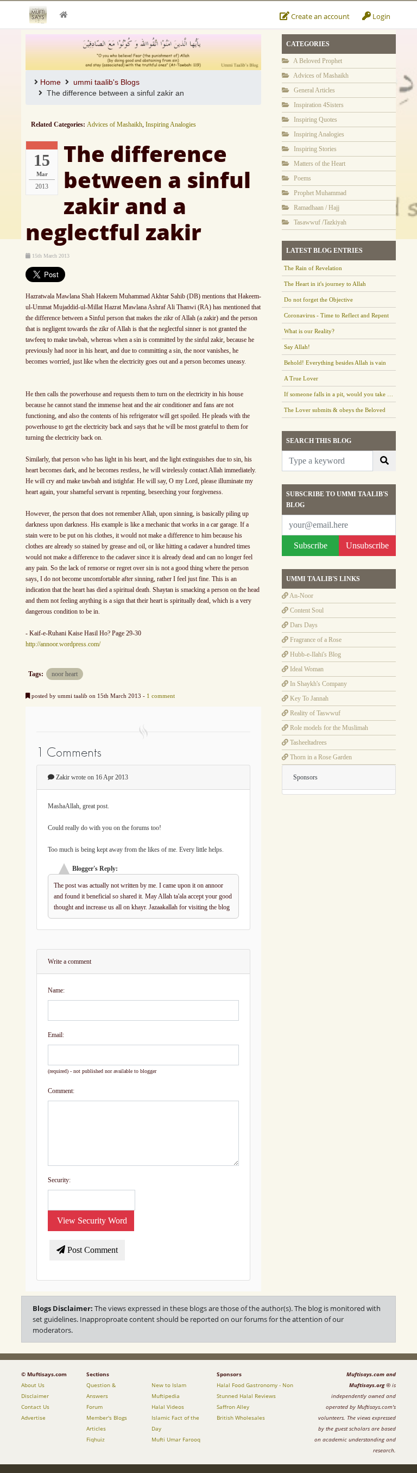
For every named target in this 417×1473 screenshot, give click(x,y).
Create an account (319, 16)
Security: (59, 1180)
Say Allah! (297, 347)
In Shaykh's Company (317, 684)
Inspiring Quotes (314, 119)
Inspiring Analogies (171, 124)
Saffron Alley (233, 1406)
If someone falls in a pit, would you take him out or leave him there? (339, 394)
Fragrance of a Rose (315, 640)
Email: (56, 1035)
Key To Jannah (308, 698)
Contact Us (35, 1406)
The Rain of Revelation (313, 268)
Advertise (33, 1417)
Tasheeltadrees (307, 742)
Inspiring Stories (314, 149)
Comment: (61, 1091)
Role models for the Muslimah (328, 728)
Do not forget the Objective (318, 299)
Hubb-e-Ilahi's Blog (314, 654)
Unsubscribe (367, 545)
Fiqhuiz (95, 1439)
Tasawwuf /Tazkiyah (319, 222)
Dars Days (303, 625)
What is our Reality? (309, 331)
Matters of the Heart (318, 163)
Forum (94, 1406)
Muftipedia (165, 1396)
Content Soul (306, 610)
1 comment (161, 695)
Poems (301, 178)
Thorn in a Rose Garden (320, 757)
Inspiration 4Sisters (318, 105)
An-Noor (300, 596)
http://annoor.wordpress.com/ (63, 644)
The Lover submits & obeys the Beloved (335, 410)
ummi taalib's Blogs (106, 82)
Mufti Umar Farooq (175, 1439)
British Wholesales (241, 1417)
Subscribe (310, 545)
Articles (96, 1428)
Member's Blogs (106, 1417)
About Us (33, 1385)
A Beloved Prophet (317, 61)
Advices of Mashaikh (114, 124)
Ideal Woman (306, 669)
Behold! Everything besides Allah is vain (335, 362)
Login (380, 16)
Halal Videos (167, 1406)
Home (50, 82)
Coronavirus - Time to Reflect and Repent (336, 315)
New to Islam (168, 1385)
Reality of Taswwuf (314, 713)
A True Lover (301, 378)
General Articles (313, 90)
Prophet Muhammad (319, 193)
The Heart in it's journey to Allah (325, 283)
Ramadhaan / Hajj (315, 207)
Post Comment (91, 1249)
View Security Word (91, 1220)
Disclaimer (35, 1396)
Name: (56, 990)
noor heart (65, 674)
